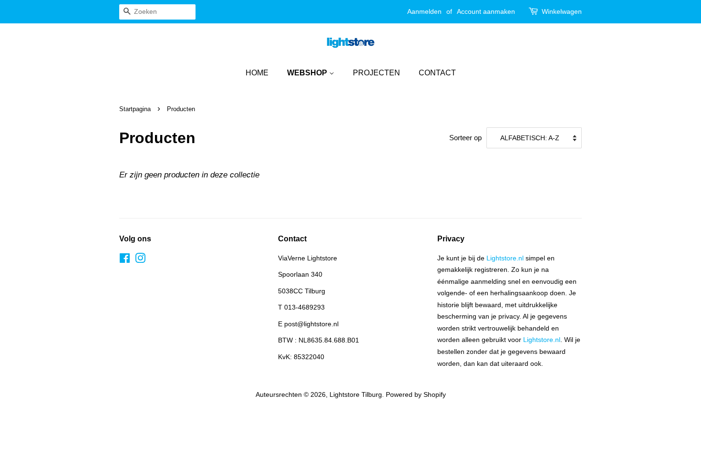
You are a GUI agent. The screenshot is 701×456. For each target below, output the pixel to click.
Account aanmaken (486, 11)
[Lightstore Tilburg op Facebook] (124, 260)
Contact (437, 73)
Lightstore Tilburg (356, 394)
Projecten (376, 73)
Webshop (308, 73)
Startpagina (135, 109)
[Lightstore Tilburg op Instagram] (140, 260)
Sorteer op (465, 138)
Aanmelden (424, 11)
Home (257, 73)
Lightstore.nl (505, 258)
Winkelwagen (562, 11)
